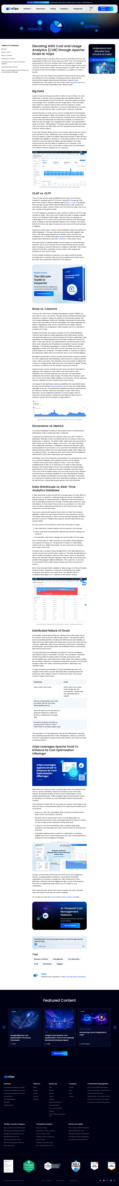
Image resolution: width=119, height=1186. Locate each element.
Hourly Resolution (56, 386)
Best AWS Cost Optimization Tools (14, 1133)
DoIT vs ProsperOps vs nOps (44, 1145)
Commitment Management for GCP (14, 1093)
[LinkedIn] (100, 1180)
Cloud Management (9, 1099)
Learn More (86, 2)
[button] (59, 168)
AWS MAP (7, 1102)
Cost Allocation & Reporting (76, 977)
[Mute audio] (83, 946)
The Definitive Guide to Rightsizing (78, 1136)
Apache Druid (75, 82)
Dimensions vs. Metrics (8, 58)
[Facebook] (111, 1180)
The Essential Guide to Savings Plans (98, 1090)
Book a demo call (68, 897)
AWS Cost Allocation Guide (76, 1130)
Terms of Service (46, 1180)
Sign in (91, 9)
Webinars (52, 1099)
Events (51, 1096)
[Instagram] (114, 1180)
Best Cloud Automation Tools (12, 1139)
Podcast (51, 1093)
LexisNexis (62, 239)
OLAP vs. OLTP (6, 52)
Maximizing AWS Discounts (95, 1093)
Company (63, 9)
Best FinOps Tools (9, 1145)
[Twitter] (107, 1180)
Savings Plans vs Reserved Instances (98, 1099)
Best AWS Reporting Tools (11, 1136)
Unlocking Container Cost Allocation (78, 1133)
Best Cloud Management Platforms (14, 1142)
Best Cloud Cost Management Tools (14, 1130)
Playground (77, 9)
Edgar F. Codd (70, 202)
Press (70, 1093)
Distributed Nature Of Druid (9, 67)
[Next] (115, 1027)
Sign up (50, 897)
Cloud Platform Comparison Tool (57, 1115)
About (70, 1090)
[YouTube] (104, 1180)
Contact (71, 1096)
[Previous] (4, 1027)
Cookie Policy (74, 1180)
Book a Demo (103, 9)
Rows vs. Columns (6, 55)
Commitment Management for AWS (14, 1087)
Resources (40, 9)
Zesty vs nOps (40, 1139)
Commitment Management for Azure (14, 1090)
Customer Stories (54, 1105)
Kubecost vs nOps (41, 1127)
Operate (35, 1096)
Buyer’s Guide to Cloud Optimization (14, 1127)
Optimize (36, 1099)
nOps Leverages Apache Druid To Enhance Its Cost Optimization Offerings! (15, 71)
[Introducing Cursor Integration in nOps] (59, 1027)
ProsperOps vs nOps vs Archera (45, 1130)
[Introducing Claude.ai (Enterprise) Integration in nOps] (94, 1027)
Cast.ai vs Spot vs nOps (43, 1133)
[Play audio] (35, 944)
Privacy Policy (60, 1180)
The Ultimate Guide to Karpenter (78, 1139)
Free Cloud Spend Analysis (102, 60)
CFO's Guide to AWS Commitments (97, 1087)
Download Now (43, 293)
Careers (71, 1087)
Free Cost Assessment (55, 1108)
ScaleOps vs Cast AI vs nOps (44, 1142)
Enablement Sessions (55, 1102)
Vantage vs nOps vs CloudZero (45, 1136)
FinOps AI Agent (8, 1105)
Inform (35, 1093)
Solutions (26, 9)
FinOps (49, 63)
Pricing (53, 9)
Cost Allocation (8, 1096)
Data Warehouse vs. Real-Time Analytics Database (13, 62)
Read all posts (59, 1053)
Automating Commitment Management (98, 1102)
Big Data (3, 49)
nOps (44, 974)
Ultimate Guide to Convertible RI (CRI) (98, 1096)
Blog (50, 1087)
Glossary (51, 1111)
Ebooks (51, 1090)
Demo (35, 1087)
